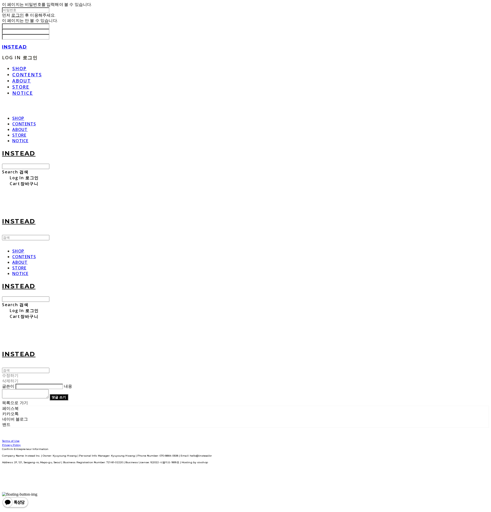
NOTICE (22, 93)
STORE (20, 87)
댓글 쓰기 (59, 397)
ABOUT (21, 81)
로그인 (17, 15)
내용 (68, 386)
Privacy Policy (11, 445)
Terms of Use (10, 441)
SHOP (19, 68)
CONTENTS (27, 75)
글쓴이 (8, 386)
